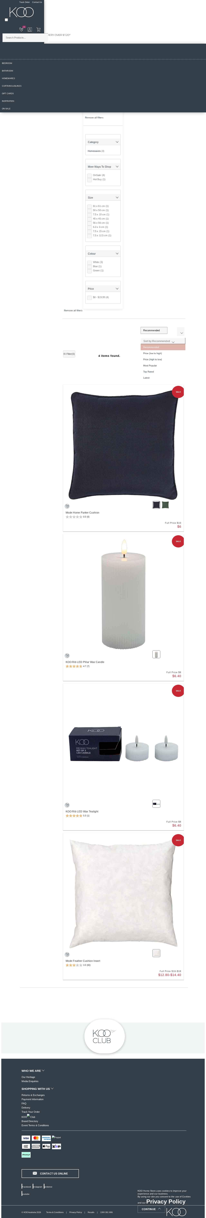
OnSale (99, 175)
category (93, 142)
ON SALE (6, 109)
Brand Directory (30, 1121)
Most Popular (150, 365)
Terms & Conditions (55, 1212)
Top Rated (148, 371)
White (98, 262)
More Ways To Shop (99, 166)
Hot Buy (99, 179)
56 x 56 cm (101, 222)
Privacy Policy (75, 1212)
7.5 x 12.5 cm (102, 235)
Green (98, 270)
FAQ (24, 1103)
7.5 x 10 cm (101, 214)
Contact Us (37, 2)
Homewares (8, 78)
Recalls (91, 1212)
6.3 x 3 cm (100, 227)
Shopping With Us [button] (36, 1088)
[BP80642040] (67, 655)
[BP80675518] (67, 506)
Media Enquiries (30, 1081)
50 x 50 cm (101, 210)
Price (91, 288)
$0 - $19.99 (101, 297)
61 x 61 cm (101, 206)
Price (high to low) (152, 359)
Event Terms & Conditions (35, 1125)
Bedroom (7, 63)
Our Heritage (28, 1077)
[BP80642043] (67, 805)
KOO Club (28, 1117)
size (90, 197)
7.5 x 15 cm (101, 231)
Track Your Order (31, 1111)
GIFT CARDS (8, 93)
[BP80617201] (67, 954)
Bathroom (7, 71)
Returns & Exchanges (33, 1095)
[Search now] (36, 29)
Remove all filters (94, 117)
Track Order (24, 2)
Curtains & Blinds (11, 86)
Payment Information (32, 1099)
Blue (97, 266)
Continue (149, 1209)
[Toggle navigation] (6, 19)
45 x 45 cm (101, 218)
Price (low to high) (152, 353)
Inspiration (8, 101)
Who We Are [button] (32, 1070)
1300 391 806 (106, 1212)
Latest (146, 377)
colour (92, 253)
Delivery (26, 1107)
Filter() (70, 353)
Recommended (151, 347)
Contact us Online (53, 1173)
